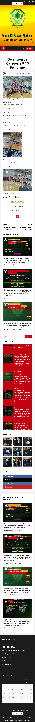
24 (13, 697)
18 (17, 693)
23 (8, 697)
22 (4, 697)
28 (31, 697)
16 (8, 693)
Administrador (12, 73)
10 (13, 690)
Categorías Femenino (14, 239)
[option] (17, 359)
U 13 (28, 271)
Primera (10, 243)
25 (17, 697)
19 (22, 693)
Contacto (13, 710)
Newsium (18, 720)
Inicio (8, 710)
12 (22, 690)
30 (8, 701)
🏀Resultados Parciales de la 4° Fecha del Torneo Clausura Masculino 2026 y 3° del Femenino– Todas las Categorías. (17, 325)
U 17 (14, 243)
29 (4, 701)
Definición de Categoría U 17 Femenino (25, 227)
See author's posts (17, 211)
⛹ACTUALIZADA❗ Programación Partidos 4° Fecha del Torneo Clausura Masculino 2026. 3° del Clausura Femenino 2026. (22, 428)
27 (26, 697)
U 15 (9, 272)
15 (4, 693)
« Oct (3, 706)
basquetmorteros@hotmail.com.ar (15, 650)
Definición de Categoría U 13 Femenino (9, 227)
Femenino (21, 56)
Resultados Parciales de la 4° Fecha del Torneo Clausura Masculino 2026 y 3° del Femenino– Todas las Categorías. (17, 260)
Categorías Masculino (11, 56)
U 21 (15, 272)
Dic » (8, 706)
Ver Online (29, 48)
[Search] (24, 48)
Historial (25, 710)
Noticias (26, 56)
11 (17, 690)
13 (26, 690)
